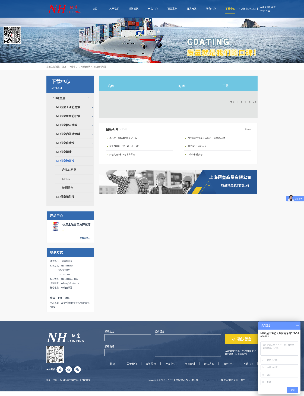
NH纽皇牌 (85, 67)
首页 (94, 8)
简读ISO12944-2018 (197, 146)
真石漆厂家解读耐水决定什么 (123, 138)
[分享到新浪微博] (68, 369)
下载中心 (73, 67)
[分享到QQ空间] (60, 369)
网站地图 (253, 380)
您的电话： (110, 346)
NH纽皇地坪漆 (99, 67)
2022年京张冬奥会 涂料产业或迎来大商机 (207, 138)
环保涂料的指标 (195, 154)
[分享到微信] (77, 369)
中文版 (242, 9)
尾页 (254, 102)
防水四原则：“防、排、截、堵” (124, 146)
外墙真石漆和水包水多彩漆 (122, 154)
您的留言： (161, 331)
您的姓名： (110, 331)
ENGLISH (251, 9)
